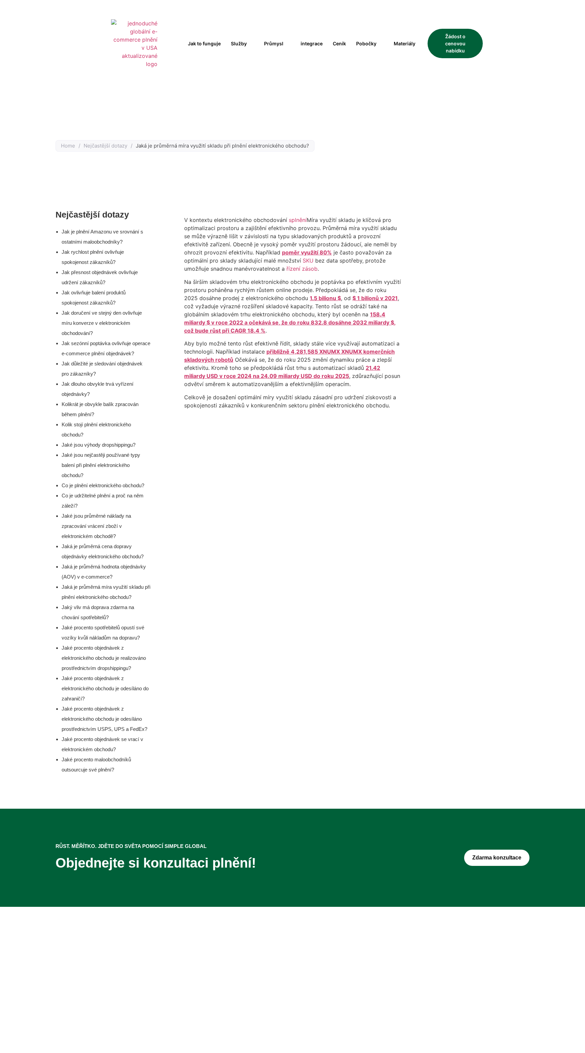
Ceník (339, 43)
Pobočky (366, 43)
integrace (312, 43)
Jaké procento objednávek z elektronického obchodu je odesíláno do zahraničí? (105, 688)
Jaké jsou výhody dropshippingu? (98, 445)
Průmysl (273, 43)
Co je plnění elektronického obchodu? (103, 485)
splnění (298, 220)
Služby (239, 43)
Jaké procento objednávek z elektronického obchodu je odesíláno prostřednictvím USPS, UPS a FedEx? (104, 719)
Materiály (404, 43)
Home (68, 145)
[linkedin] (130, 999)
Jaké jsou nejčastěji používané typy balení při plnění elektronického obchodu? (101, 465)
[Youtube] (142, 999)
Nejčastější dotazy (105, 145)
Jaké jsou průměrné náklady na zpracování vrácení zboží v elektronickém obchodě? (96, 526)
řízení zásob (302, 268)
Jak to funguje (204, 43)
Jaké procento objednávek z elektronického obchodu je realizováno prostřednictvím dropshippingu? (104, 658)
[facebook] (105, 999)
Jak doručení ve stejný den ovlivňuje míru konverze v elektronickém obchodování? (102, 323)
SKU (308, 260)
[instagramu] (117, 999)
